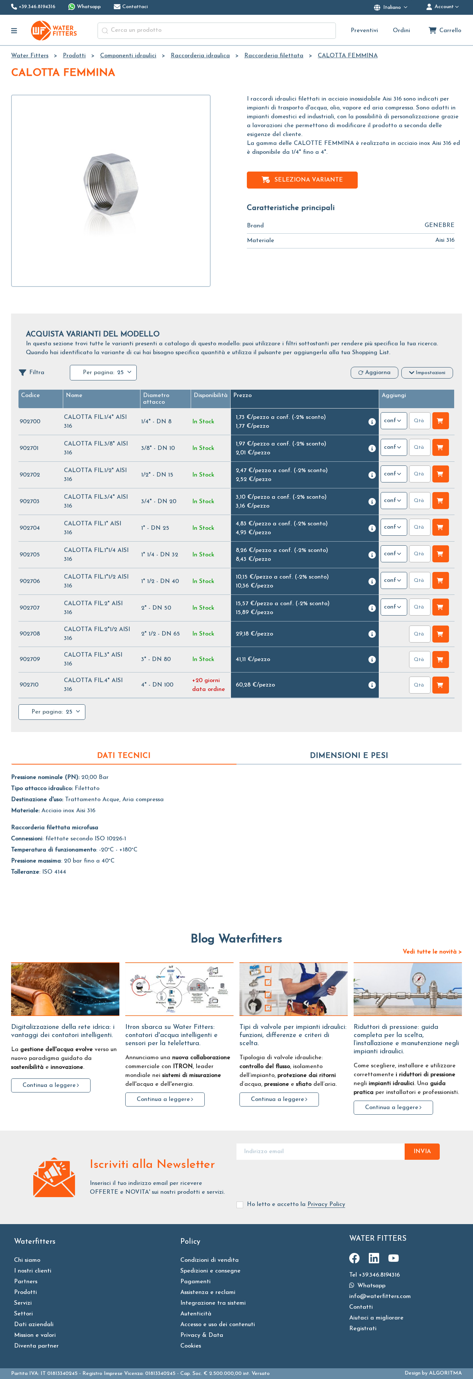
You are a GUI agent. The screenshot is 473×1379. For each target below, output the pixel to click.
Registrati (363, 1329)
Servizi (23, 1303)
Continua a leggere (49, 1085)
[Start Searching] (105, 31)
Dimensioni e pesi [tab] (349, 756)
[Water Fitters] (54, 30)
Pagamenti (195, 1282)
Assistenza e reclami (207, 1292)
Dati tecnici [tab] (124, 756)
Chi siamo (27, 1260)
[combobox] (217, 31)
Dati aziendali (34, 1325)
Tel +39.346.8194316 (374, 1275)
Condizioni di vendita (209, 1260)
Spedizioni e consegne (210, 1271)
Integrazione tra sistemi (213, 1303)
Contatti (361, 1307)
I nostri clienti (32, 1271)
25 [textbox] (120, 373)
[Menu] (14, 30)
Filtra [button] (36, 373)
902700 (30, 422)
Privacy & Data (201, 1335)
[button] (30, 396)
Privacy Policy (326, 1204)
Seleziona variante (309, 180)
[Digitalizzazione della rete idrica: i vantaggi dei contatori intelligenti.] (65, 989)
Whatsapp (370, 1286)
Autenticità (195, 1314)
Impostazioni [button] (430, 373)
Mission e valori (35, 1335)
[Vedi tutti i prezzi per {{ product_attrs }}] (372, 422)
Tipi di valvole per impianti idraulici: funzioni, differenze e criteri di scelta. (293, 1035)
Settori (23, 1314)
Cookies (190, 1346)
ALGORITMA (445, 1373)
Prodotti (25, 1292)
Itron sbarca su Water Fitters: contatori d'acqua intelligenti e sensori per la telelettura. (171, 1035)
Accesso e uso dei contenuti (217, 1325)
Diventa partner (36, 1346)
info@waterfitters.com (380, 1297)
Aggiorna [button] (378, 373)
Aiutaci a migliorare (376, 1318)
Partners (25, 1282)
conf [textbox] (390, 421)
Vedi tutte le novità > (432, 952)
